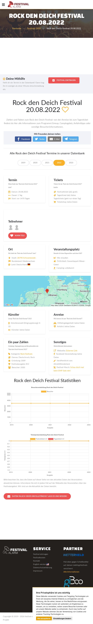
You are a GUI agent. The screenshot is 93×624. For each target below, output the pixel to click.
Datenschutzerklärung (42, 568)
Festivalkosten (39, 558)
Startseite (16, 28)
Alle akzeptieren (44, 618)
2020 (35, 163)
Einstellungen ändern (62, 618)
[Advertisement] (46, 56)
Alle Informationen (71, 572)
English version (39, 564)
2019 (23, 163)
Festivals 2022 (34, 28)
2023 (71, 163)
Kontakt (36, 561)
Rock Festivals (26, 354)
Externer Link (71, 351)
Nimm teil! (20, 235)
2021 (47, 163)
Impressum (37, 571)
